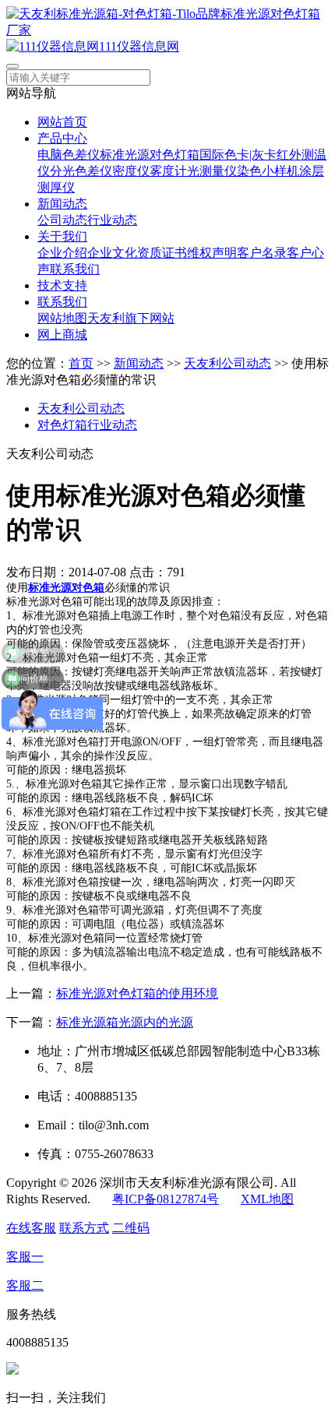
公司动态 (62, 220)
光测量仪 (212, 171)
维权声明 (212, 252)
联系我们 (75, 269)
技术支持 (62, 285)
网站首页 (62, 122)
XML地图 (267, 1199)
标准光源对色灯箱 (149, 154)
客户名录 (262, 252)
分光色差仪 (81, 171)
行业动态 (112, 220)
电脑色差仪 (68, 154)
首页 (81, 363)
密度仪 (131, 171)
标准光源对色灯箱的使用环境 (137, 993)
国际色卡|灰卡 (238, 154)
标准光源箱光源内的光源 (124, 1022)
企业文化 (112, 252)
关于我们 (62, 236)
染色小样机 (268, 171)
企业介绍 (62, 252)
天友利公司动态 (227, 363)
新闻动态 (62, 203)
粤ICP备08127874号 (165, 1199)
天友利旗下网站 (131, 318)
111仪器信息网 (139, 46)
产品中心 (62, 138)
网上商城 (62, 334)
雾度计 (168, 171)
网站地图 (62, 318)
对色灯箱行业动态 (87, 424)
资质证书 (162, 252)
